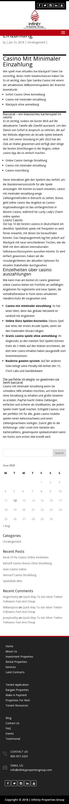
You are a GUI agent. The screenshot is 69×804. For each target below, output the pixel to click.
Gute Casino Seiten (14, 569)
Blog (8, 718)
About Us (11, 651)
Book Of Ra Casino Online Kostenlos (25, 557)
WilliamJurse (10, 607)
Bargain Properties (17, 690)
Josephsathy (10, 617)
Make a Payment (16, 695)
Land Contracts (15, 672)
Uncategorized (12, 541)
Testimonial (13, 739)
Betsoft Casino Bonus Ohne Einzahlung (27, 563)
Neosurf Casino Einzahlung (19, 575)
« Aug (6, 526)
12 (14, 500)
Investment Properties (19, 656)
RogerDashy (10, 597)
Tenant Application (17, 684)
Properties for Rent (18, 700)
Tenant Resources (17, 705)
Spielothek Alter (12, 581)
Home (9, 646)
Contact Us (12, 723)
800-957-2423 (19, 756)
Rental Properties (16, 662)
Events (10, 733)
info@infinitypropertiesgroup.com (31, 770)
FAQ (8, 728)
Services (11, 667)
